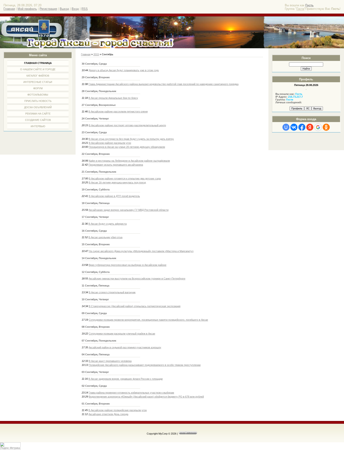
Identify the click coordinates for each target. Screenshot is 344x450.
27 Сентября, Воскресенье (99, 105)
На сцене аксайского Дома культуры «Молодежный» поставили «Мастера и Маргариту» (141, 251)
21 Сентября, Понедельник (99, 171)
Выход (64, 9)
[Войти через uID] (285, 127)
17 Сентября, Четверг (95, 217)
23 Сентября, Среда (94, 132)
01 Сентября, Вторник (96, 403)
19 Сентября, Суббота (96, 189)
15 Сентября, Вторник (96, 244)
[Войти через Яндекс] (309, 127)
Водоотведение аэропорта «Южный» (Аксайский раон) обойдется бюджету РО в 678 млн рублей (146, 396)
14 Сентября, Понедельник (99, 258)
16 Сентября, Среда (94, 230)
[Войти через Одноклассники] (326, 127)
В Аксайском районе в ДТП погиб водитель (114, 196)
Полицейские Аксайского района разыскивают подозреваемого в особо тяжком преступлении (145, 365)
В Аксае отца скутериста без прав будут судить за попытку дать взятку (131, 139)
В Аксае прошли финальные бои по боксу (113, 98)
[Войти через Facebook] (301, 127)
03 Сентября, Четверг (95, 372)
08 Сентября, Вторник (96, 326)
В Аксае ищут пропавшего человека (110, 361)
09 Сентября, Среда (94, 313)
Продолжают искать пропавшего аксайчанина (115, 164)
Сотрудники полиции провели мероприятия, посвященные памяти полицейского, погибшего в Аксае (148, 319)
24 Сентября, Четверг (95, 118)
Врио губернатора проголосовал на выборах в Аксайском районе (127, 265)
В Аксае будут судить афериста (107, 223)
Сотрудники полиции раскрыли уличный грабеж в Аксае (122, 333)
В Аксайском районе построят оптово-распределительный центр (127, 125)
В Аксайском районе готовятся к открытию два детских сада (125, 178)
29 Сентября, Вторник (96, 77)
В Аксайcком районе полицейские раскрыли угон (117, 410)
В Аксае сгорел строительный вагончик (112, 292)
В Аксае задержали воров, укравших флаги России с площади (125, 378)
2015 (96, 54)
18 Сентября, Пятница (96, 203)
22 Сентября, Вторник (96, 153)
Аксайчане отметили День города (108, 414)
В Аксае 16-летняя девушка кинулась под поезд (117, 182)
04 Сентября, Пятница (96, 354)
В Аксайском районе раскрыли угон (110, 142)
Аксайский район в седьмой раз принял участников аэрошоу (125, 347)
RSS (84, 9)
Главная (9, 9)
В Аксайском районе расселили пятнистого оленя (118, 111)
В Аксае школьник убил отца (105, 237)
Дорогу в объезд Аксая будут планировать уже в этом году (124, 70)
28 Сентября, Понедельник (99, 91)
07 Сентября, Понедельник (99, 340)
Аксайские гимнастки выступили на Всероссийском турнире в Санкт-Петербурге (137, 278)
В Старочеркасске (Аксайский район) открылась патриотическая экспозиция (134, 306)
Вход (75, 9)
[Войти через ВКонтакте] (293, 127)
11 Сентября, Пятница (95, 285)
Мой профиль (27, 9)
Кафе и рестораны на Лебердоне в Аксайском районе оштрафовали (129, 160)
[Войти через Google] (318, 127)
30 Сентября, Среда (94, 63)
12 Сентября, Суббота (96, 272)
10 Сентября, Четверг (95, 299)
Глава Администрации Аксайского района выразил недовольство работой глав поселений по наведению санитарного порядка (163, 84)
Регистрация (48, 9)
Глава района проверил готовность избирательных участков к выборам (131, 392)
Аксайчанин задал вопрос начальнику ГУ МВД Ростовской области (128, 209)
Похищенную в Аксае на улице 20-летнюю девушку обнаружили (127, 146)
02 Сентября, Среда (94, 385)
